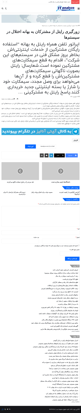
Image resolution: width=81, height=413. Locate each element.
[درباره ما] (2, 409)
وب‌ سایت (36, 237)
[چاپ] (42, 155)
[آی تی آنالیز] (65, 8)
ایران (73, 26)
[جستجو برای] (2, 9)
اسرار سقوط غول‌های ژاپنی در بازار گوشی (59, 2)
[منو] (79, 9)
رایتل (75, 140)
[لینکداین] (51, 155)
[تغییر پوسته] (6, 9)
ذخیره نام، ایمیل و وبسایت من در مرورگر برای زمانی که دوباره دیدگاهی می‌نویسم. (56, 246)
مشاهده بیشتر (76, 331)
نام (78, 229)
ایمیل (78, 237)
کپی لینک (30, 146)
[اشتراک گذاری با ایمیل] (47, 155)
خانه (77, 26)
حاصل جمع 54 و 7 (75, 250)
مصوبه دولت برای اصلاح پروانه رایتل (42, 192)
